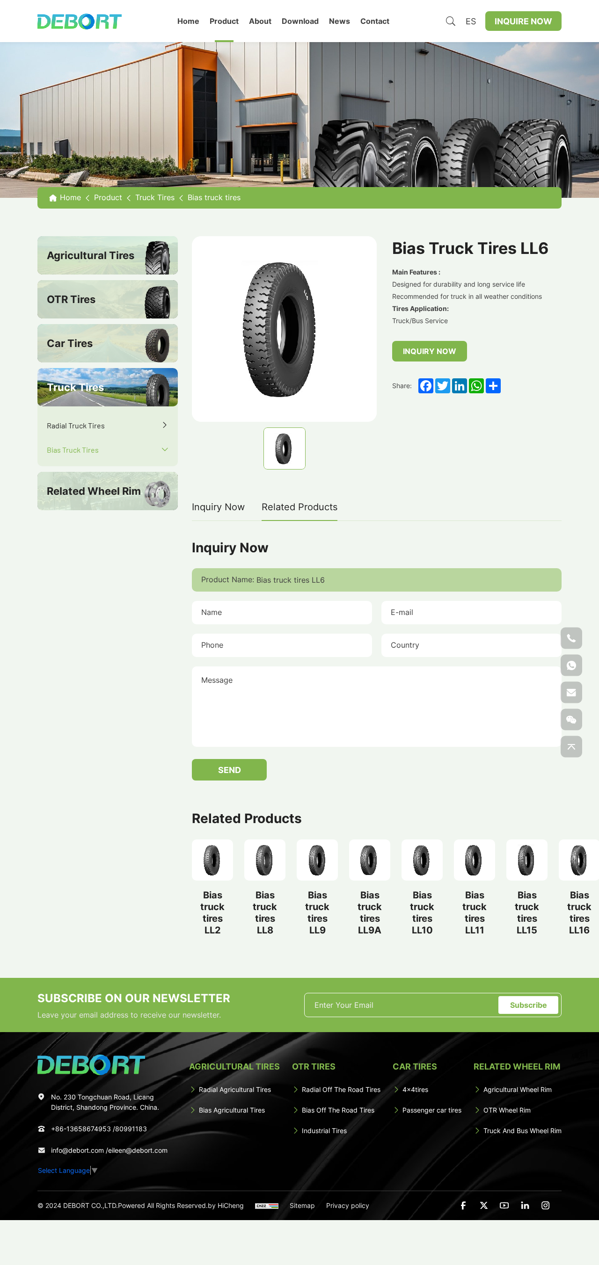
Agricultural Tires (90, 255)
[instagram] (545, 1205)
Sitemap (302, 1205)
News (339, 20)
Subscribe (528, 1004)
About (260, 20)
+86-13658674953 (81, 1128)
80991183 (131, 1128)
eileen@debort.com (138, 1150)
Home (188, 20)
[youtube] (504, 1205)
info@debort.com (77, 1150)
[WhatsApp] (571, 665)
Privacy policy (347, 1205)
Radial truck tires (76, 425)
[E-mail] (571, 692)
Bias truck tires (73, 449)
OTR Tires (71, 299)
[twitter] (484, 1205)
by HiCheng (226, 1205)
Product (224, 20)
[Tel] (571, 638)
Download (300, 20)
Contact (374, 20)
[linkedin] (525, 1205)
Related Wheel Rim (94, 491)
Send (229, 770)
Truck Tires (75, 387)
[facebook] (463, 1205)
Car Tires (70, 343)
